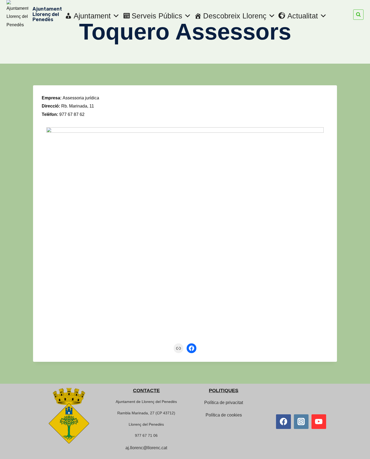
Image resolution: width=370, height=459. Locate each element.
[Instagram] (301, 421)
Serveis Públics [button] (157, 16)
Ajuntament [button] (92, 16)
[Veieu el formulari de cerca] (358, 14)
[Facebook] (283, 421)
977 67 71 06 (146, 435)
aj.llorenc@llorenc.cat (146, 447)
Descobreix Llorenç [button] (235, 16)
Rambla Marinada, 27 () (146, 413)
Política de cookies (224, 415)
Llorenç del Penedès (146, 424)
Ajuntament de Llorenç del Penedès (146, 401)
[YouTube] (318, 421)
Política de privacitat (223, 402)
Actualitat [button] (302, 16)
